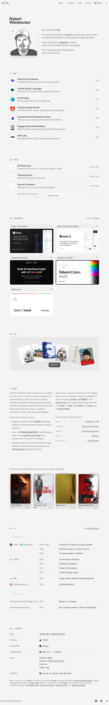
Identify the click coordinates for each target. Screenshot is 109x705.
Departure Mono (58, 634)
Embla (29, 681)
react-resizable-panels (83, 681)
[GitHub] (101, 701)
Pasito (54, 681)
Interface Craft (61, 685)
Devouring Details (47, 685)
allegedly (63, 42)
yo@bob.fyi (90, 421)
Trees (50, 661)
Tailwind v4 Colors (65, 258)
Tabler (49, 658)
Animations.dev (32, 685)
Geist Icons (16, 289)
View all (53, 365)
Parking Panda (18, 449)
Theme (99, 3)
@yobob (95, 436)
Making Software (79, 685)
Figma (96, 218)
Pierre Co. (60, 661)
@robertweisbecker (90, 426)
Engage (84, 399)
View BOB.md (93, 528)
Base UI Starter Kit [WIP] (67, 226)
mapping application (30, 432)
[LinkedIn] (96, 701)
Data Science (61, 402)
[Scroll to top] (106, 701)
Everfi (69, 34)
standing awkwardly (31, 435)
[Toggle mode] (106, 3)
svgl (47, 667)
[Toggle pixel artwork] (12, 31)
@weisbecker (93, 441)
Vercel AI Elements (19, 258)
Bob (58, 29)
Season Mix (44, 634)
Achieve (73, 399)
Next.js (46, 646)
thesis (38, 421)
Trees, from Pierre (19, 226)
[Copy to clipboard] (97, 421)
